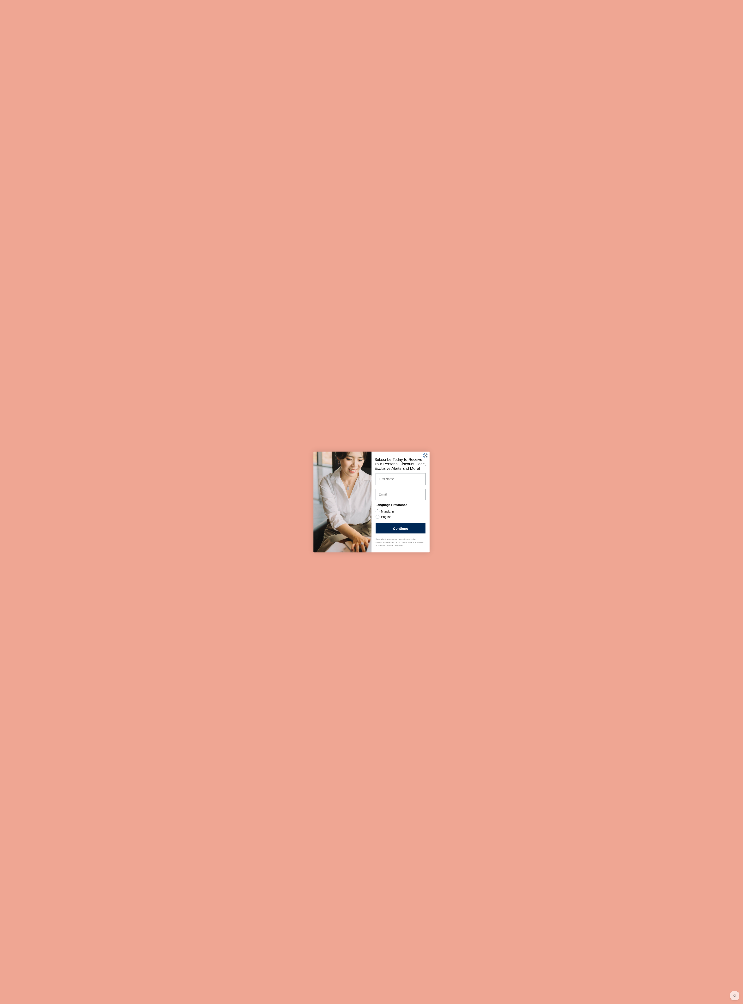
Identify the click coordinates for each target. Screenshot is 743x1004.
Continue (400, 528)
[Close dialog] (425, 455)
